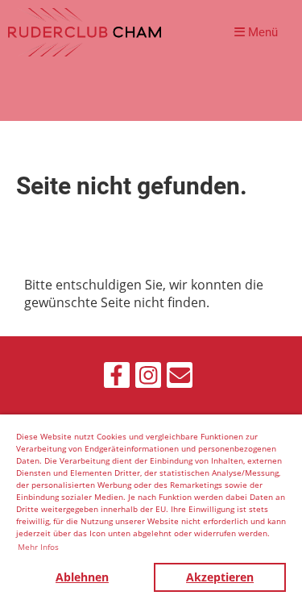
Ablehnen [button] (82, 577)
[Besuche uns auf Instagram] (148, 377)
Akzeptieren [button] (220, 577)
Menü (261, 32)
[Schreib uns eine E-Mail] (179, 377)
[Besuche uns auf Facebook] (117, 377)
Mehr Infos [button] (38, 546)
